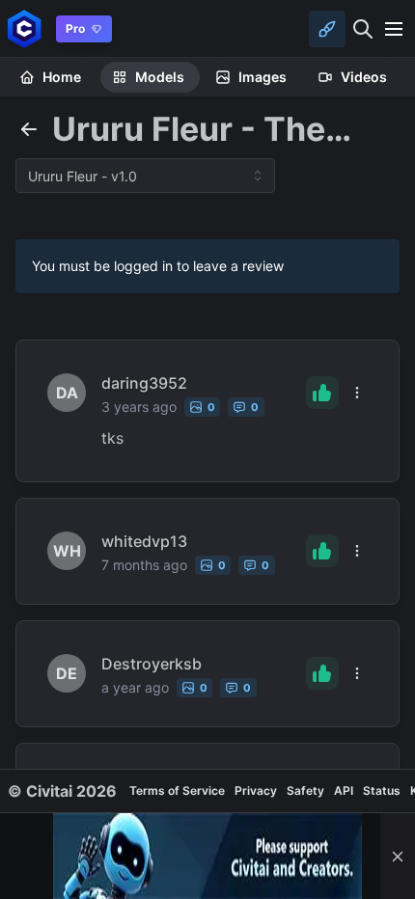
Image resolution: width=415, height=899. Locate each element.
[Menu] (393, 28)
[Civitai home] (24, 28)
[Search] (362, 28)
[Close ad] (397, 856)
